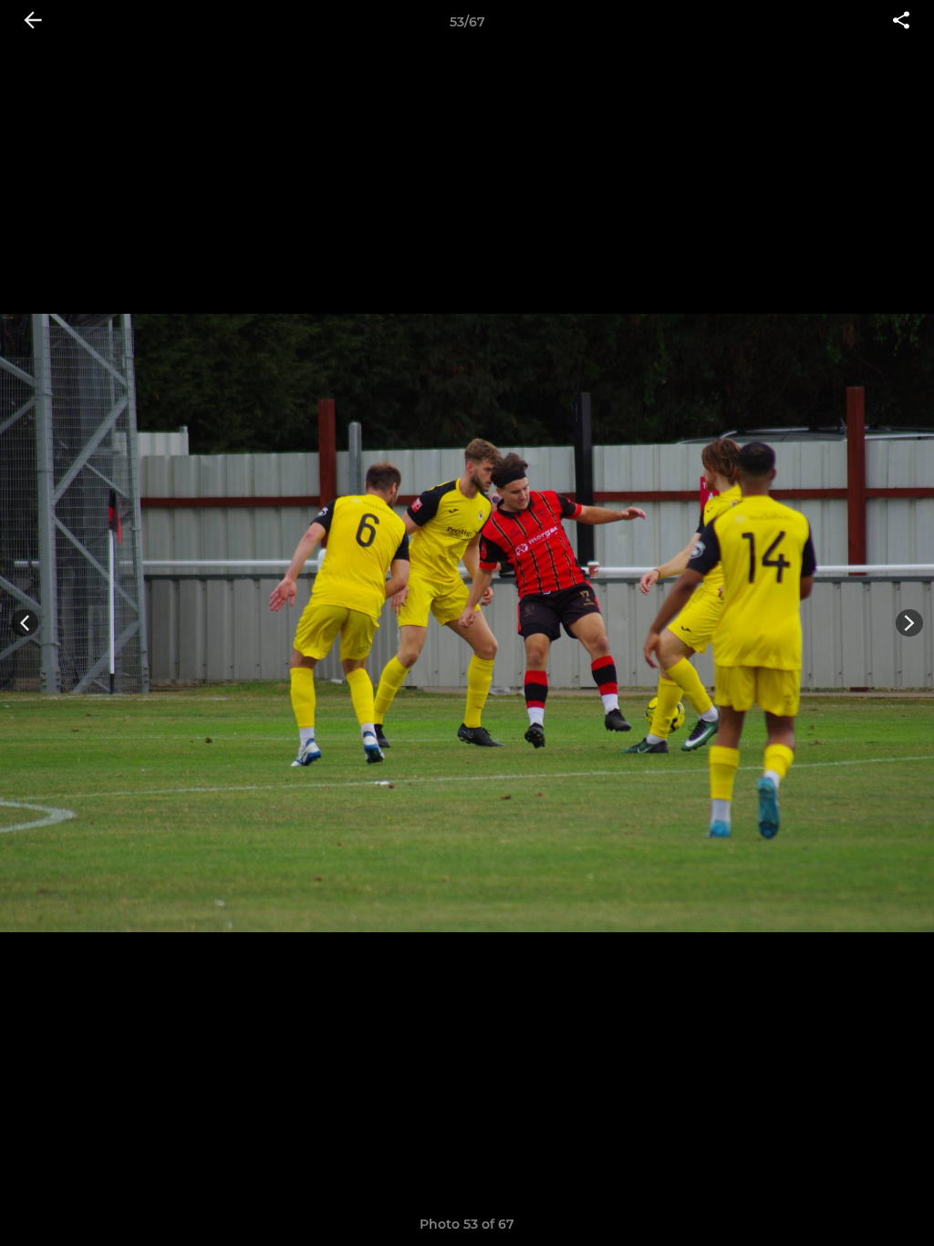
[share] (901, 22)
